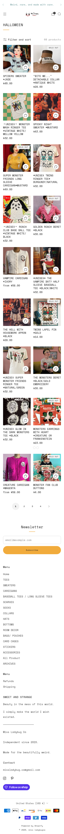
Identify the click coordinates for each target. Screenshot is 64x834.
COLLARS (8, 613)
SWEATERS (9, 585)
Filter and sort (19, 39)
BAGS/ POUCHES (13, 635)
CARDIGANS (10, 591)
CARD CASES (10, 641)
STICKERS (9, 647)
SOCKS (7, 607)
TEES (6, 579)
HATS (6, 619)
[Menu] (4, 14)
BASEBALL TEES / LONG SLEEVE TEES (27, 596)
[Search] (59, 14)
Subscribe (32, 550)
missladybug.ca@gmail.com (21, 770)
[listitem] (32, 5)
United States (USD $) (30, 803)
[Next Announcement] (61, 5)
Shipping (9, 686)
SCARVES (8, 602)
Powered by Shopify (32, 825)
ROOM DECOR (10, 630)
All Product (11, 658)
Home (6, 574)
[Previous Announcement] (3, 5)
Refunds (8, 681)
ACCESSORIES (11, 652)
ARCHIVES (9, 663)
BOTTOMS (8, 624)
